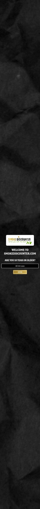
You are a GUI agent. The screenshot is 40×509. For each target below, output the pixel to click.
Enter (20, 272)
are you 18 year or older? (20, 260)
